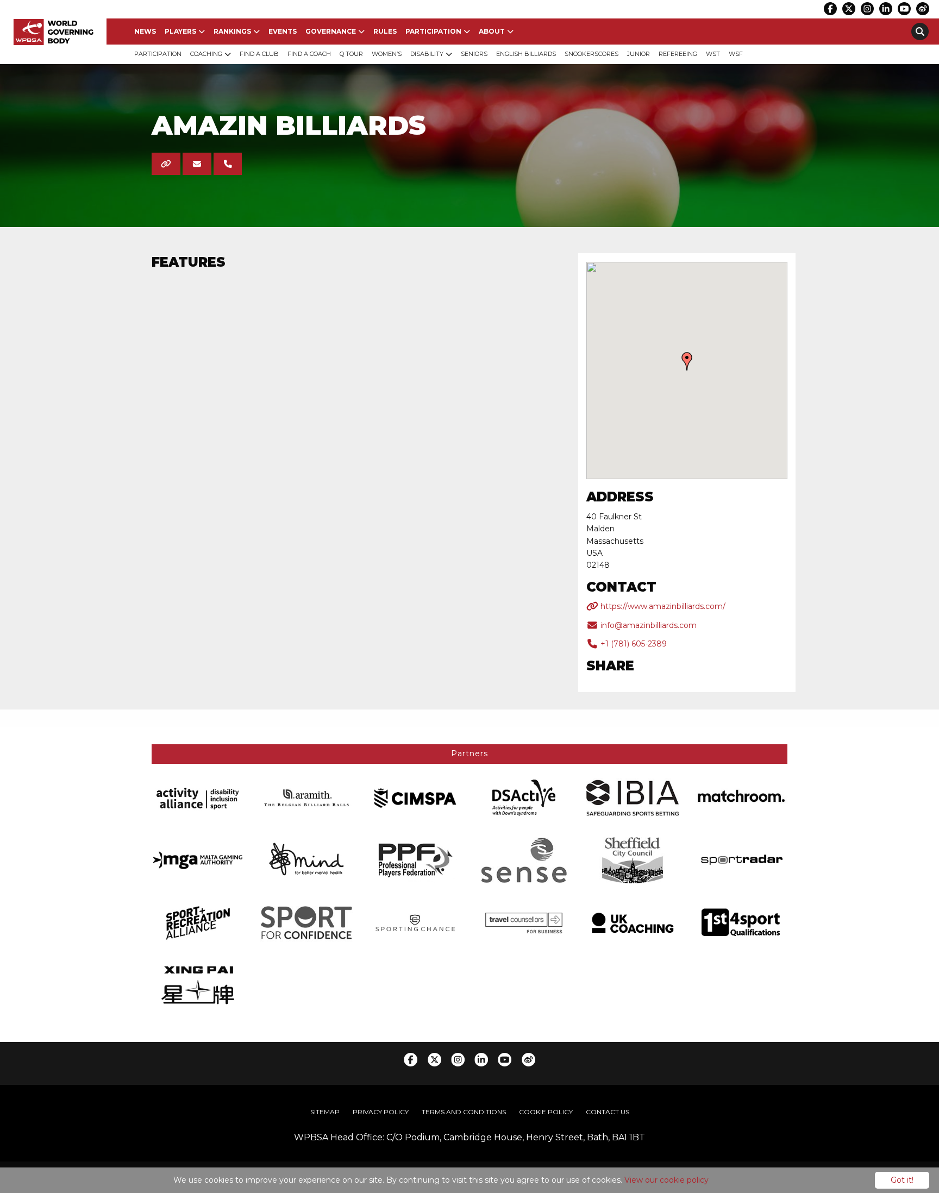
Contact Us (607, 1112)
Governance (330, 31)
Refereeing (678, 54)
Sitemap (325, 1112)
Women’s (387, 54)
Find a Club (259, 54)
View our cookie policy (666, 1180)
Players (180, 31)
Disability (426, 54)
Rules (385, 31)
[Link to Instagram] (867, 8)
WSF (736, 54)
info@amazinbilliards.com (647, 625)
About (492, 31)
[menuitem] (145, 31)
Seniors (474, 54)
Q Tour (351, 54)
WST (713, 54)
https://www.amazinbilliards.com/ (661, 606)
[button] (686, 361)
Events (282, 31)
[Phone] (228, 164)
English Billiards (526, 54)
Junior (638, 54)
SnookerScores (591, 54)
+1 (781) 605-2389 (632, 644)
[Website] (166, 164)
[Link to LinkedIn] (886, 8)
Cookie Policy (546, 1112)
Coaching (206, 54)
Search (920, 31)
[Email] (197, 164)
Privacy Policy (381, 1112)
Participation (433, 31)
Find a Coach (309, 54)
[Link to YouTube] (904, 8)
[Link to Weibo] (923, 8)
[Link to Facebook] (830, 8)
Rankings (232, 31)
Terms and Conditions (464, 1112)
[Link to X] (849, 8)
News (145, 31)
